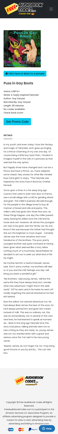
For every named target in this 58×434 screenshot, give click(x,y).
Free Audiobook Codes (30, 402)
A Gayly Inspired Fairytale (25, 94)
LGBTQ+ (15, 91)
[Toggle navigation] (51, 9)
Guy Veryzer (18, 98)
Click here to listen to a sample (26, 73)
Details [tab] (8, 135)
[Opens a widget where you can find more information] (47, 429)
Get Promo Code (17, 121)
